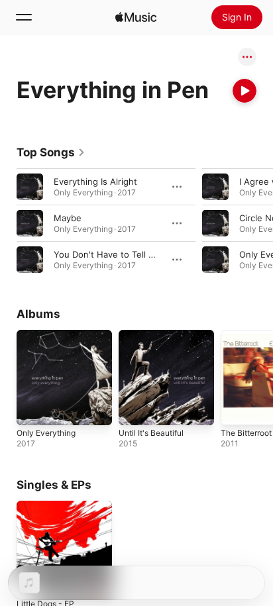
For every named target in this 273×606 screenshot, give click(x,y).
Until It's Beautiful (151, 433)
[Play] (244, 91)
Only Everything (46, 433)
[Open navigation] (23, 17)
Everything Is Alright (95, 181)
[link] (51, 152)
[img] (135, 17)
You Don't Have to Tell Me (108, 254)
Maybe (68, 218)
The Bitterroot (246, 433)
